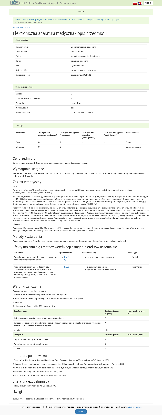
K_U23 (66, 267)
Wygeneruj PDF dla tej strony (21, 28)
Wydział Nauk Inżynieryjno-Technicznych (37, 20)
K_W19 (66, 257)
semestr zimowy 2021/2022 (65, 20)
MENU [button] (147, 3)
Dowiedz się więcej (135, 407)
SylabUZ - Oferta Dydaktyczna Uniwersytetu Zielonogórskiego (47, 3)
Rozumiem (81, 412)
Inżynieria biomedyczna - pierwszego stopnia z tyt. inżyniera (99, 20)
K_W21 (66, 260)
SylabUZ (18, 20)
